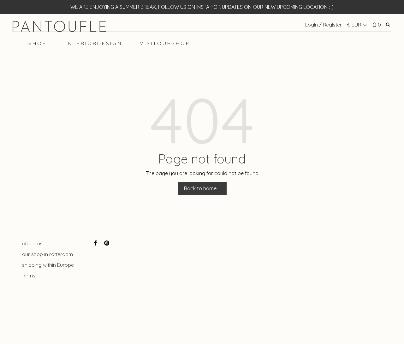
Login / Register (323, 24)
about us (32, 243)
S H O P (36, 43)
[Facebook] (95, 243)
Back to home (200, 188)
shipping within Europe (48, 265)
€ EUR (354, 24)
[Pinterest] (106, 243)
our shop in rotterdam (47, 254)
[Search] (388, 24)
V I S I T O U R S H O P (164, 43)
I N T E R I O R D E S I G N (93, 43)
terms (28, 275)
